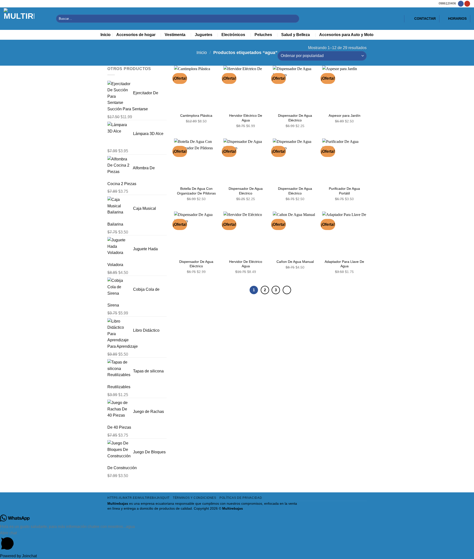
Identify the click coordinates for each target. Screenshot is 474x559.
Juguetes (203, 35)
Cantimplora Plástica (196, 115)
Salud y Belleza (295, 35)
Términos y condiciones (194, 498)
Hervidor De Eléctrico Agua (245, 264)
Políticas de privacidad (240, 498)
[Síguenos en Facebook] (461, 4)
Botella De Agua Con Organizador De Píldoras (196, 191)
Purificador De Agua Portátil (344, 191)
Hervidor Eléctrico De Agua (245, 118)
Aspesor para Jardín (344, 115)
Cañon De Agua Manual (295, 262)
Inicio (105, 35)
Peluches (263, 35)
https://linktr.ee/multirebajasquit (138, 498)
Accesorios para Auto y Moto (346, 35)
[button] (237, 541)
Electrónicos (233, 35)
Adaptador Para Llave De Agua (344, 264)
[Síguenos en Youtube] (467, 4)
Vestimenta (175, 35)
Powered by (18, 556)
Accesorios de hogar (136, 35)
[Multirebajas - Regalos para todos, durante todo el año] (26, 18)
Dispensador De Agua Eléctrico (295, 118)
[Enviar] (295, 18)
